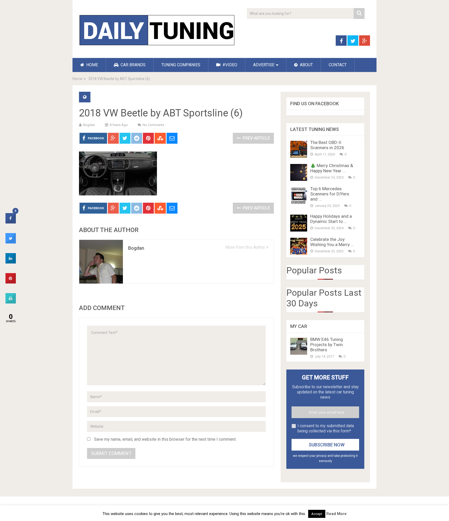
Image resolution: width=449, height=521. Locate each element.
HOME (91, 64)
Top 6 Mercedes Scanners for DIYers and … (329, 194)
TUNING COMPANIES (180, 64)
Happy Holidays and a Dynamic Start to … (331, 219)
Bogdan (89, 125)
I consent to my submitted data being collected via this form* (326, 428)
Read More (336, 513)
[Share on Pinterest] (10, 282)
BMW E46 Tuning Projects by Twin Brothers (326, 344)
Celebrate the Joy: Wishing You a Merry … (332, 242)
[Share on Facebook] (10, 222)
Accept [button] (316, 514)
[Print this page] (10, 302)
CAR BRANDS (133, 64)
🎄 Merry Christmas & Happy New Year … (331, 168)
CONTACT (338, 64)
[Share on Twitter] (10, 242)
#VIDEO (229, 64)
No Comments (153, 125)
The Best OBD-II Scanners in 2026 (327, 145)
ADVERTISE (263, 64)
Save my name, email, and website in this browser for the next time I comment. (165, 439)
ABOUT (306, 64)
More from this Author (245, 247)
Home (77, 79)
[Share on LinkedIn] (10, 262)
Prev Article (256, 138)
